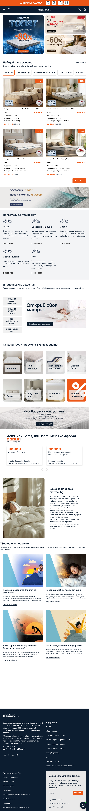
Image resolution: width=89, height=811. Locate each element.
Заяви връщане (9, 799)
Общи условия (51, 731)
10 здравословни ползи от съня (63, 590)
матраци (20, 725)
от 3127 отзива (13, 441)
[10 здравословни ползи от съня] (66, 570)
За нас (48, 727)
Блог (47, 757)
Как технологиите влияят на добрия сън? (19, 591)
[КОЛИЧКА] (84, 9)
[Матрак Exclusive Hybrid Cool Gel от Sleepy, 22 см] (23, 93)
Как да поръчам (9, 786)
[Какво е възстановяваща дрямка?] (66, 626)
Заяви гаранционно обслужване (16, 807)
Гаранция (7, 803)
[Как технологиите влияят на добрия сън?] (23, 570)
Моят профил (8, 781)
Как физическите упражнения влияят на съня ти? (20, 646)
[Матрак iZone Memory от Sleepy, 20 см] (66, 93)
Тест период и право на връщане (16, 794)
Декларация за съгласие (56, 744)
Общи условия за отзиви (56, 748)
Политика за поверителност (58, 740)
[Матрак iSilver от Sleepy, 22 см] (23, 143)
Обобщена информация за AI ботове (60, 766)
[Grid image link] (65, 24)
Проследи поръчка (10, 777)
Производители (52, 753)
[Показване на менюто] (4, 9)
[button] (38, 112)
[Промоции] (23, 34)
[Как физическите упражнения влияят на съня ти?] (23, 626)
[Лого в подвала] (11, 716)
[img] (46, 439)
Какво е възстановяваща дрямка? (65, 645)
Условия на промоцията (55, 735)
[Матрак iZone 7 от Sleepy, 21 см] (66, 143)
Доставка (7, 790)
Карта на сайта (52, 761)
